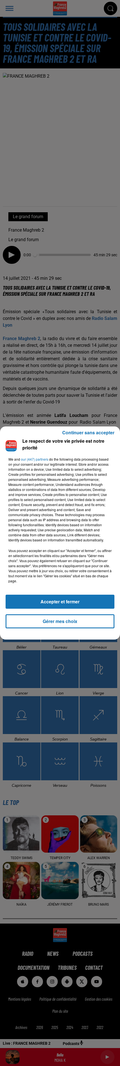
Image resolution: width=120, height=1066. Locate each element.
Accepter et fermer (60, 601)
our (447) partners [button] (34, 459)
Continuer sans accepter (88, 432)
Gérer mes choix (60, 621)
